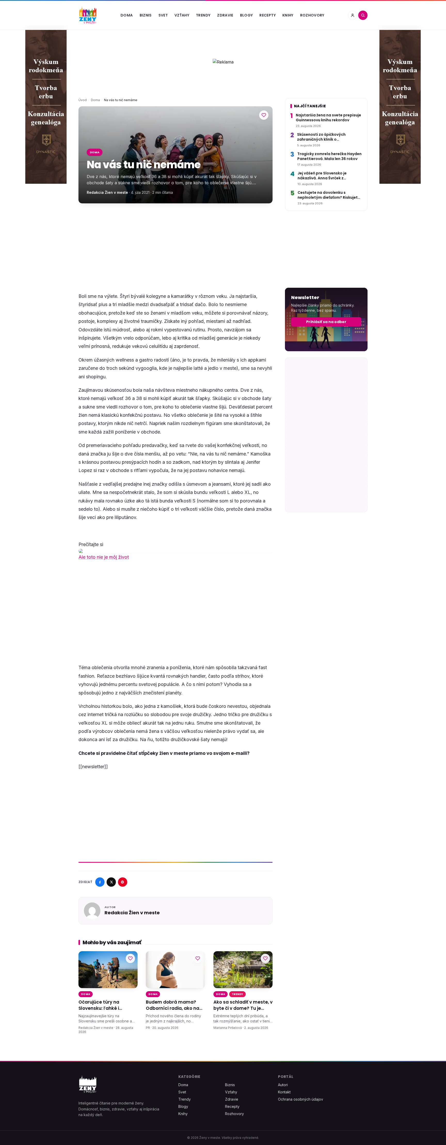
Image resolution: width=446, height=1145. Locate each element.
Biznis (146, 15)
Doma (127, 15)
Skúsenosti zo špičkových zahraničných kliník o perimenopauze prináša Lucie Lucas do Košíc (325, 137)
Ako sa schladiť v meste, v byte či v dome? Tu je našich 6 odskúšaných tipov (243, 1005)
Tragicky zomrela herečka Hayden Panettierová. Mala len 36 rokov (329, 156)
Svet (163, 15)
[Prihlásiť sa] (352, 15)
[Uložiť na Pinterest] (122, 882)
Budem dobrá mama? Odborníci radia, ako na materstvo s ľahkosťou (172, 1005)
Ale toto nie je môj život (103, 557)
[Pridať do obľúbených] (263, 115)
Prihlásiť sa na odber (326, 321)
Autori (283, 1085)
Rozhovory (312, 15)
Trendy (203, 15)
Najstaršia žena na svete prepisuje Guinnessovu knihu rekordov (328, 118)
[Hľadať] (363, 15)
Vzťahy (181, 15)
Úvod (82, 100)
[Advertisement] (175, 248)
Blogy (246, 15)
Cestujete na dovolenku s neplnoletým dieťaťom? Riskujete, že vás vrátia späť (329, 195)
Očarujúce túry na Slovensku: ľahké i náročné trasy (98, 1005)
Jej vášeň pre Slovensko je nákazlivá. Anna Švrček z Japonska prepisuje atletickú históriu (325, 176)
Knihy (287, 15)
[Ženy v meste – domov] (87, 15)
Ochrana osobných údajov (300, 1099)
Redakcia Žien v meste (107, 192)
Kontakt (284, 1092)
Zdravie (225, 15)
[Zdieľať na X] (111, 882)
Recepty (267, 15)
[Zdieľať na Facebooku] (100, 882)
